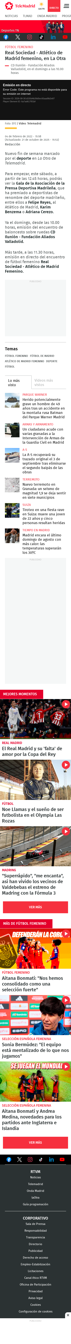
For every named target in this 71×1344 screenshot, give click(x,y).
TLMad (27, 16)
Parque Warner (34, 394)
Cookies (35, 1304)
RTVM (35, 1172)
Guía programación (35, 1204)
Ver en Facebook (9, 1160)
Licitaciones (35, 1271)
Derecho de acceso (35, 1257)
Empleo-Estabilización (35, 1264)
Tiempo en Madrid (36, 530)
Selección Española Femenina (26, 1039)
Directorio (35, 1244)
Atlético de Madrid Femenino (24, 361)
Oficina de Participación (35, 1284)
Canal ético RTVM (35, 1277)
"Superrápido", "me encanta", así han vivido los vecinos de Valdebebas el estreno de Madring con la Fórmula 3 (35, 846)
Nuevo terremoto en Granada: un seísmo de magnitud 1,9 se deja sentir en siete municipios (12, 485)
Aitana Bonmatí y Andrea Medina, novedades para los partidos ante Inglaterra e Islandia (35, 1081)
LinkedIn (53, 37)
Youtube (65, 37)
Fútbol (10, 366)
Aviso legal (35, 1298)
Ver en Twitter (19, 1160)
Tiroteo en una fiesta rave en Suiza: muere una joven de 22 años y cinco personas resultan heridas (12, 510)
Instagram (30, 37)
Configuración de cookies (35, 1311)
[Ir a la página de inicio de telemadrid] (20, 6)
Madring (9, 870)
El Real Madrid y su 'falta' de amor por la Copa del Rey (35, 719)
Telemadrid (35, 1184)
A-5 (24, 449)
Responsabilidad (35, 1230)
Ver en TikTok (41, 1160)
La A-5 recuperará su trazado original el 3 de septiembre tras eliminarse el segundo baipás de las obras (12, 455)
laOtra (35, 1197)
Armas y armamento (37, 424)
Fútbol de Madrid (42, 356)
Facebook (6, 37)
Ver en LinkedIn (51, 1159)
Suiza (26, 504)
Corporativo (35, 1218)
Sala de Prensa (35, 1224)
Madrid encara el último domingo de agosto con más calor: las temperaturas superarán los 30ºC (12, 535)
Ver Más (35, 907)
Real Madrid (12, 743)
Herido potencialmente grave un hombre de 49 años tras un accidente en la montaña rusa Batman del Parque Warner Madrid (12, 400)
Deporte (51, 361)
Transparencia (35, 1237)
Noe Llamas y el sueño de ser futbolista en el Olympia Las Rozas (35, 780)
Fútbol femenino (19, 47)
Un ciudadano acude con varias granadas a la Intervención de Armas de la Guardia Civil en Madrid (12, 430)
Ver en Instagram (30, 1159)
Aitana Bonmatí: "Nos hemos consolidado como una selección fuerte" (35, 948)
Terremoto (30, 479)
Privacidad (36, 1291)
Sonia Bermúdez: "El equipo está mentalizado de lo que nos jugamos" (35, 1015)
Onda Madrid (47, 16)
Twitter (18, 37)
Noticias (11, 16)
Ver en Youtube (62, 1159)
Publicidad (35, 1250)
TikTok (41, 37)
